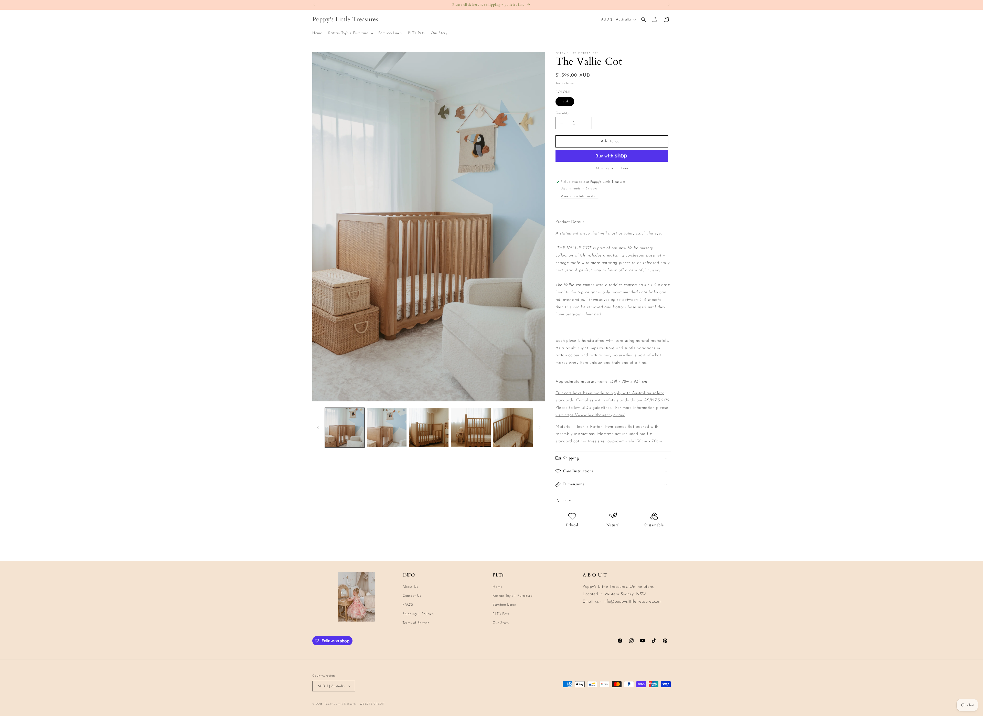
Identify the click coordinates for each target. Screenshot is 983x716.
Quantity (562, 113)
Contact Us (411, 596)
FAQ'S (407, 605)
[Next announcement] (669, 5)
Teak (565, 101)
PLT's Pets (501, 614)
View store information (579, 196)
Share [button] (566, 500)
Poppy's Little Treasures (341, 704)
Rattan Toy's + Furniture (512, 596)
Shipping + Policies (417, 614)
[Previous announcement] (314, 5)
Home (497, 587)
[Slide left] (318, 427)
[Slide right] (539, 427)
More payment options (612, 168)
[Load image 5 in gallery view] (513, 427)
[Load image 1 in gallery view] (344, 427)
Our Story (501, 623)
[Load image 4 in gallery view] (470, 427)
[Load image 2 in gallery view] (386, 427)
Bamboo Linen (504, 605)
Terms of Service (416, 623)
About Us (410, 587)
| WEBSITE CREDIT (371, 704)
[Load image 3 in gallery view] (428, 427)
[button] (350, 33)
